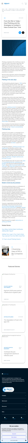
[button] (8, 390)
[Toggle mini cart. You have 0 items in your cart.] (25, 3)
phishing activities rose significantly (13, 147)
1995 (20, 83)
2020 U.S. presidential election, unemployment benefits (13, 162)
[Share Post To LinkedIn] (19, 32)
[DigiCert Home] (6, 3)
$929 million (5, 121)
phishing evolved (11, 107)
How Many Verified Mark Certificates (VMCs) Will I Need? (12, 230)
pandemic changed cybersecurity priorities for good (12, 157)
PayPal (4, 165)
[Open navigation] (2, 3)
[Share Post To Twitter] (23, 32)
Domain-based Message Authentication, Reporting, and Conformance (12, 206)
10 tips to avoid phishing (16, 127)
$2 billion (13, 142)
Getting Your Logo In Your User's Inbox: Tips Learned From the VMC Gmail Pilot (13, 235)
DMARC (24, 207)
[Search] (22, 3)
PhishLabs (12, 166)
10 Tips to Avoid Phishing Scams (11, 239)
